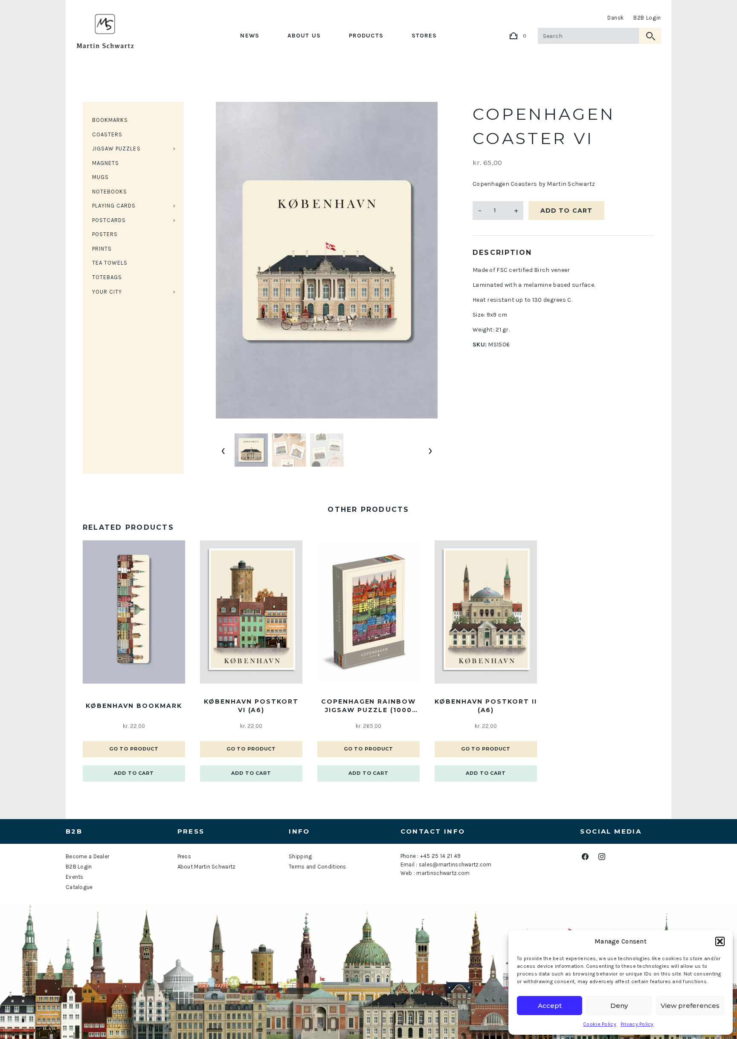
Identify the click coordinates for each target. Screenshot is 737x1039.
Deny (619, 1005)
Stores (424, 35)
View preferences (690, 1005)
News (249, 35)
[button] (720, 941)
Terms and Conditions (317, 866)
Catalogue (79, 887)
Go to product (134, 749)
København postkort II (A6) (486, 706)
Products (366, 35)
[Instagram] (601, 857)
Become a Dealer (87, 856)
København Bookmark (134, 706)
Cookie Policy (599, 1024)
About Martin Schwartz (206, 866)
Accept (550, 1005)
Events (75, 877)
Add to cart (566, 210)
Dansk (615, 17)
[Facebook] (585, 857)
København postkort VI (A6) (251, 706)
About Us (304, 35)
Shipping (300, 856)
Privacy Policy (637, 1024)
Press (184, 856)
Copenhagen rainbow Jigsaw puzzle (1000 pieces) (368, 706)
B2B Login (647, 17)
